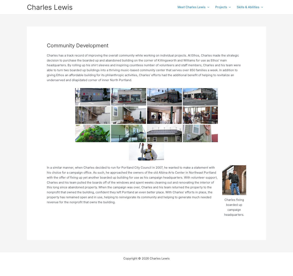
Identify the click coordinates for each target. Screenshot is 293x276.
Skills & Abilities (248, 7)
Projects (221, 7)
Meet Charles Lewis (191, 7)
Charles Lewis (50, 7)
